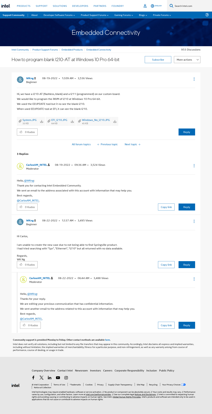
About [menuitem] (34, 15)
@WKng (29, 180)
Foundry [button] (118, 5)
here (107, 339)
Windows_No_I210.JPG (96, 120)
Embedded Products (72, 49)
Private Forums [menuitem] (161, 15)
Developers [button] (80, 5)
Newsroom (81, 370)
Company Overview (43, 370)
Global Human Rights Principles (127, 396)
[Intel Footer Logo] (16, 385)
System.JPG (30, 120)
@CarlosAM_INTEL (28, 200)
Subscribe (158, 59)
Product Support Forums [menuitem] (93, 15)
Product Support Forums (45, 49)
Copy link (166, 207)
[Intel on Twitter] (41, 378)
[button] (194, 79)
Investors (95, 370)
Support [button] (42, 5)
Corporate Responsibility (129, 370)
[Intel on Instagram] (66, 378)
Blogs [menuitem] (142, 15)
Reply (186, 132)
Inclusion (151, 370)
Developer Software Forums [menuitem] (58, 15)
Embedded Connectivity (98, 49)
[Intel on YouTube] (58, 378)
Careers (107, 370)
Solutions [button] (60, 5)
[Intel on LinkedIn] (50, 378)
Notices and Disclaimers (145, 394)
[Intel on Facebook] (33, 378)
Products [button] (23, 5)
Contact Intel (65, 370)
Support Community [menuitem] (13, 15)
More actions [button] (184, 59)
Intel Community (20, 49)
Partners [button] (100, 5)
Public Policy (166, 370)
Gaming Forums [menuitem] (122, 15)
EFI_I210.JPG (59, 120)
